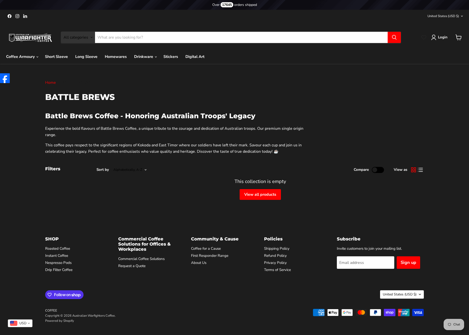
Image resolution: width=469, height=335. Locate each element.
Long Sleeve (86, 56)
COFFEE (51, 310)
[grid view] (413, 169)
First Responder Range (209, 255)
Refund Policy (275, 255)
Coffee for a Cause (206, 248)
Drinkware (144, 56)
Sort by (102, 170)
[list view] (420, 169)
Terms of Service (277, 269)
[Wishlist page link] (423, 37)
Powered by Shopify (59, 321)
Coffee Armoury (21, 56)
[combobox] (20, 323)
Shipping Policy (276, 248)
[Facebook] (5, 78)
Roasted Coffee (57, 248)
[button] (440, 37)
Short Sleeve (56, 56)
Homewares (116, 56)
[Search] (394, 37)
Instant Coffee (56, 255)
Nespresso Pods (58, 262)
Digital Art (194, 56)
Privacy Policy (275, 262)
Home (50, 82)
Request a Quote (132, 265)
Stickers (170, 56)
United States (443, 16)
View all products (260, 194)
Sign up (408, 262)
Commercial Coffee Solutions (141, 258)
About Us (198, 262)
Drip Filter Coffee (59, 269)
